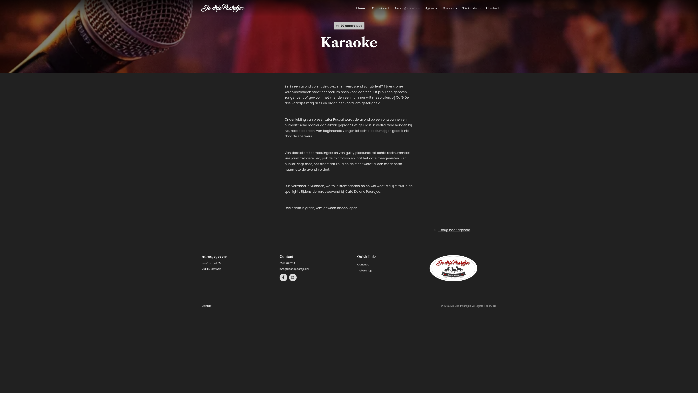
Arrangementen (407, 8)
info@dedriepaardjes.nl (294, 269)
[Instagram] (293, 277)
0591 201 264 (287, 263)
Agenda (431, 8)
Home (361, 8)
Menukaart (380, 8)
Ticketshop (471, 8)
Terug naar (454, 230)
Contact (492, 8)
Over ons (450, 8)
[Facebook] (283, 277)
